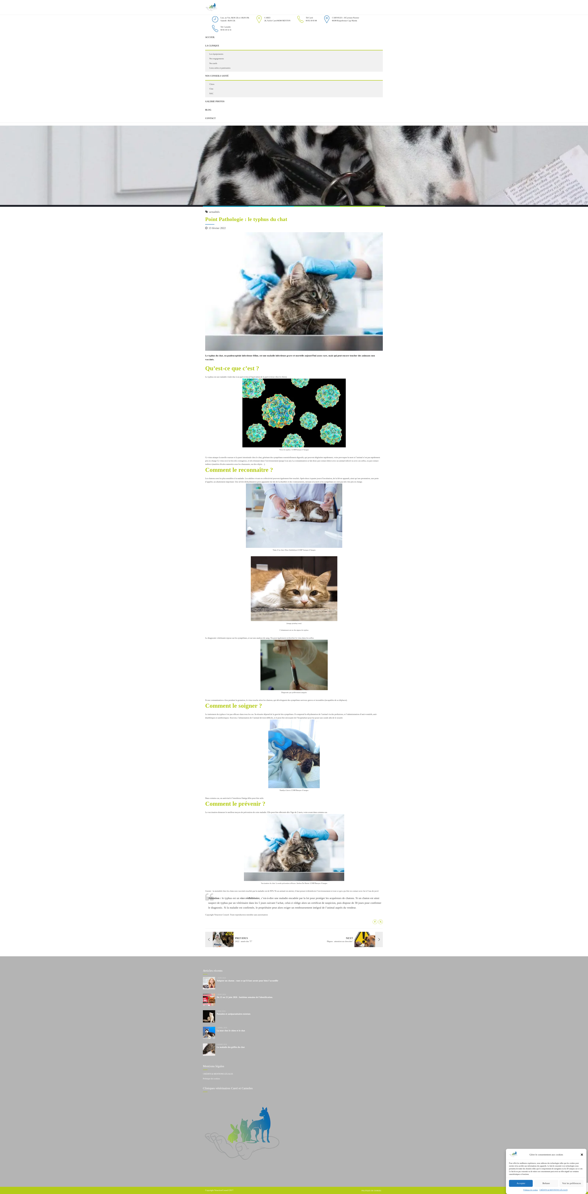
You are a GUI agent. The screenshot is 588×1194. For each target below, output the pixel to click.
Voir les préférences (571, 1183)
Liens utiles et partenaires (219, 68)
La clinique (212, 46)
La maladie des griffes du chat (231, 1047)
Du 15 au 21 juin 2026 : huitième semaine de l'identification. (245, 997)
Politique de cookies (530, 1190)
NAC (211, 93)
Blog (208, 110)
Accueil (210, 37)
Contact (210, 118)
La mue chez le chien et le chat (231, 1031)
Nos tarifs (213, 63)
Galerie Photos (214, 101)
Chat (211, 89)
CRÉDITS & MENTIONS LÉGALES (553, 1190)
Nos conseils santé (217, 76)
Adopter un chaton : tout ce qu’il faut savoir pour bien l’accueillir (247, 981)
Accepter (521, 1183)
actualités (214, 211)
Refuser (546, 1183)
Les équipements (216, 54)
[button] (581, 1154)
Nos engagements (216, 58)
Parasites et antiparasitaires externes (233, 1014)
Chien (211, 84)
